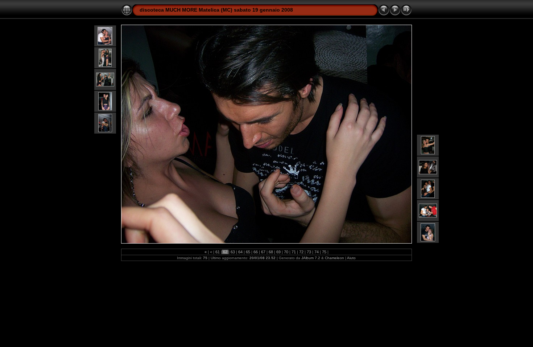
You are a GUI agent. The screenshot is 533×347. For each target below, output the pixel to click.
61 (217, 252)
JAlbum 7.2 (310, 258)
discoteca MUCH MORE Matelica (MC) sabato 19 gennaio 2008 (216, 10)
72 (301, 252)
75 (324, 252)
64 (240, 252)
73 (309, 252)
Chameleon (334, 258)
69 (278, 252)
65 (248, 252)
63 (233, 252)
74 (316, 252)
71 (293, 252)
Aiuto (351, 258)
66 (255, 252)
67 (263, 252)
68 (271, 252)
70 (286, 252)
